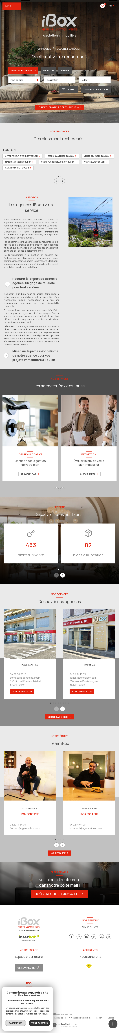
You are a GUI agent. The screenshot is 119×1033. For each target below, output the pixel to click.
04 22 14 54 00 (18, 824)
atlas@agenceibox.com (83, 677)
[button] (62, 181)
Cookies (111, 1018)
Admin (99, 1018)
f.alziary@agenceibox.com (25, 828)
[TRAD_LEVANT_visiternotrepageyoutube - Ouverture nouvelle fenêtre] (101, 936)
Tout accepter (39, 1023)
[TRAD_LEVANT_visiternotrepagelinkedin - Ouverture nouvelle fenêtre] (86, 936)
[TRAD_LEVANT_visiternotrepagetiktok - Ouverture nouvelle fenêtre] (93, 936)
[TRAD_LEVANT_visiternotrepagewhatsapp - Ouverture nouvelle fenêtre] (108, 936)
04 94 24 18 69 (78, 674)
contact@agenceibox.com (25, 677)
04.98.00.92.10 (18, 674)
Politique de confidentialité (79, 1018)
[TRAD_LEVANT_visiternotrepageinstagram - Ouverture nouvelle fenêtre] (79, 936)
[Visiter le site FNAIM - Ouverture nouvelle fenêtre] (89, 966)
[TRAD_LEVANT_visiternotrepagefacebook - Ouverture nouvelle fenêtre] (71, 936)
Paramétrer (15, 1023)
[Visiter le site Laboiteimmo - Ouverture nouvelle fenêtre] (64, 1025)
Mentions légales (55, 1018)
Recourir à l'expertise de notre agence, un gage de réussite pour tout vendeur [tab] (34, 283)
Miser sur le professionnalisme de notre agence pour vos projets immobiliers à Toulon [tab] (35, 355)
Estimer (65, 70)
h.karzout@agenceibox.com (86, 828)
